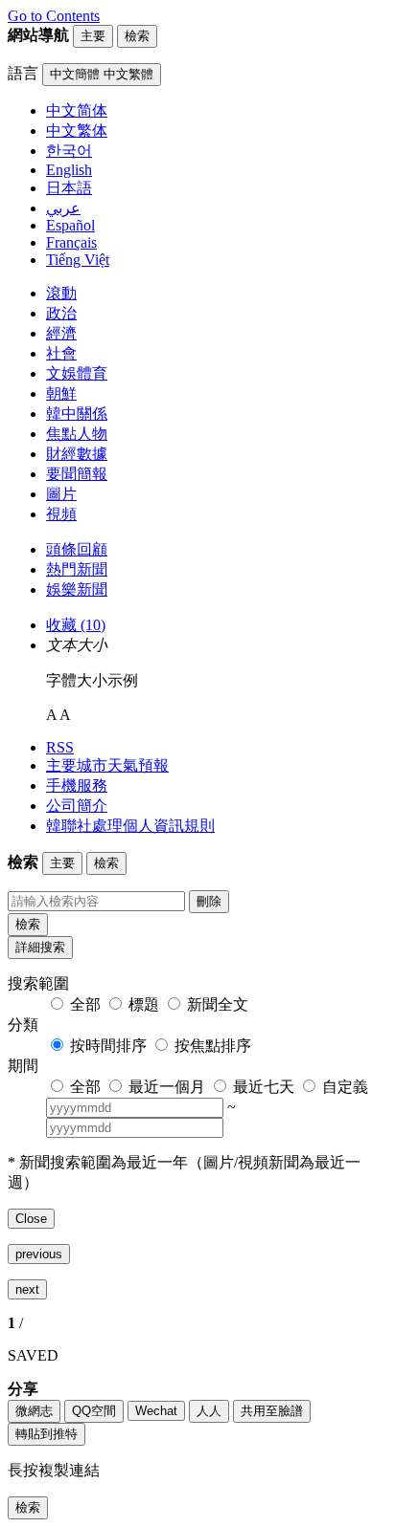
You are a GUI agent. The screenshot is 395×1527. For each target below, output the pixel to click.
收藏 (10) (75, 625)
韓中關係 (76, 413)
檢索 (27, 924)
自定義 (345, 1087)
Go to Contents (54, 16)
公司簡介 (76, 805)
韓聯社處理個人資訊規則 (130, 826)
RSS (60, 747)
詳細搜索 (40, 947)
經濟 (61, 333)
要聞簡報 (76, 474)
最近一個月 (166, 1087)
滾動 (61, 293)
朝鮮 (61, 393)
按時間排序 (108, 1045)
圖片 (61, 494)
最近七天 (263, 1087)
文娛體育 (76, 373)
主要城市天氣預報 (107, 765)
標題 (143, 1004)
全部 (85, 1004)
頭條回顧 (76, 549)
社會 (61, 353)
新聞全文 (217, 1004)
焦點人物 (76, 433)
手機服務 (76, 785)
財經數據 (76, 454)
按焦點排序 (212, 1045)
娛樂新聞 (76, 589)
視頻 (61, 514)
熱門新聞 (76, 569)
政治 (61, 313)
